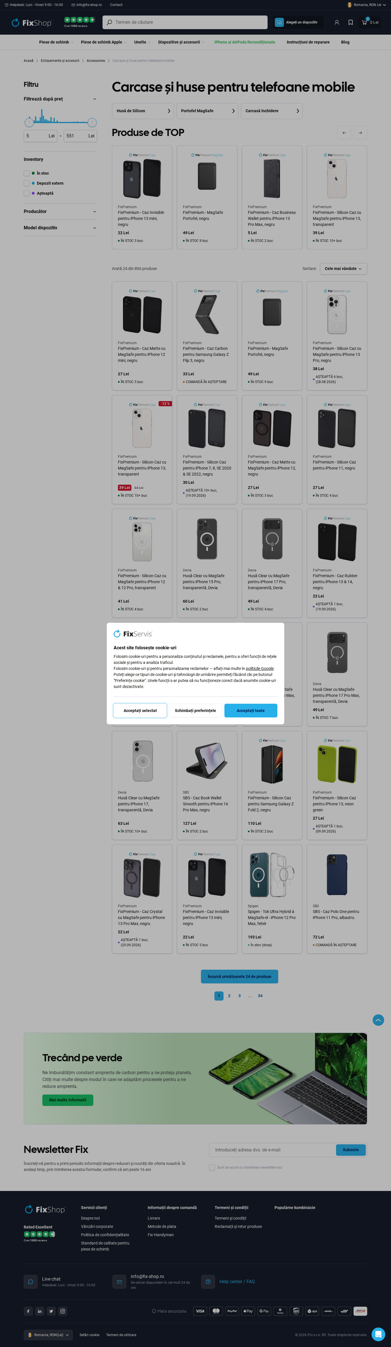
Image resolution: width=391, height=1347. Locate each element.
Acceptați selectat (140, 710)
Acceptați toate (251, 710)
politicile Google (260, 668)
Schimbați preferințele (195, 710)
